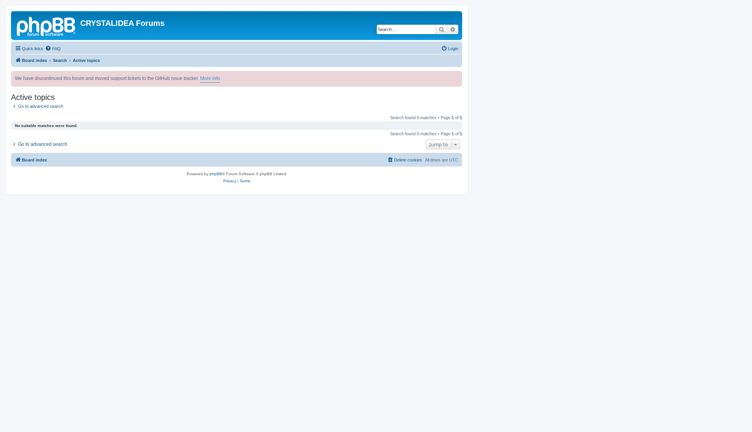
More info (210, 78)
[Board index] (46, 25)
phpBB (216, 174)
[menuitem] (53, 48)
